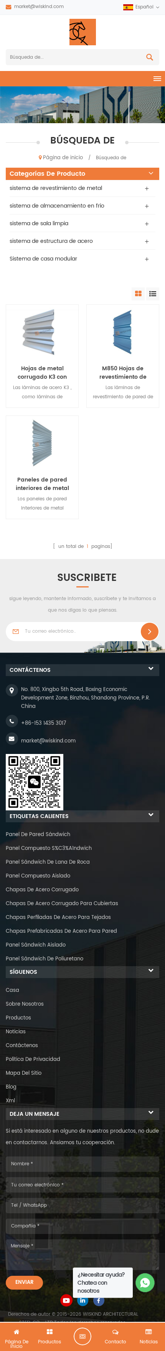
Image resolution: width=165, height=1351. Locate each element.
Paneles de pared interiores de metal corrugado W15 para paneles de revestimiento (42, 484)
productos (18, 1018)
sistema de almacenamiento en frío (57, 205)
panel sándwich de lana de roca (48, 862)
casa (12, 990)
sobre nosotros (25, 1004)
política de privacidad (33, 1060)
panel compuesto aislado (38, 876)
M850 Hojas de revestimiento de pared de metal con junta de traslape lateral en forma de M (123, 373)
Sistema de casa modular (43, 258)
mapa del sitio (23, 1073)
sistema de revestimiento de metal (56, 188)
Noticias (16, 1032)
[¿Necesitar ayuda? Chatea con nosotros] (145, 1283)
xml (10, 1101)
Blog (11, 1087)
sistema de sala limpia (39, 223)
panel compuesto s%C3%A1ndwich (49, 849)
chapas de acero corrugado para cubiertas (62, 904)
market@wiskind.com (39, 6)
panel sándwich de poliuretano (44, 959)
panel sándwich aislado (36, 945)
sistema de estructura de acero (51, 241)
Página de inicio (63, 158)
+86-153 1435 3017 (43, 723)
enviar (24, 1282)
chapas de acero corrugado (42, 890)
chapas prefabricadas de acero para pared (61, 931)
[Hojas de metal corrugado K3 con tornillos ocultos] (42, 332)
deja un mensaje (82, 1336)
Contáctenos (22, 1046)
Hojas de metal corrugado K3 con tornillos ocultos (42, 373)
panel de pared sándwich (38, 835)
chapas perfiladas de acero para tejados (58, 918)
